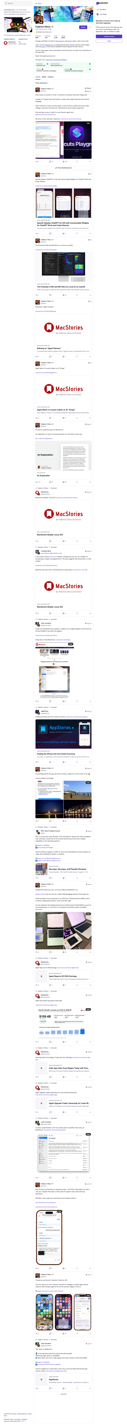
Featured (50, 77)
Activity (37, 77)
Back (39, 3)
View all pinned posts (65, 168)
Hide (88, 123)
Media (44, 77)
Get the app (17, 1419)
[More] (90, 161)
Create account (109, 36)
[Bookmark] (77, 161)
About (14, 1413)
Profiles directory (22, 1413)
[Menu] (90, 27)
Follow (83, 27)
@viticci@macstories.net (42, 29)
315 (46, 38)
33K (36, 38)
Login (109, 41)
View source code (15, 1421)
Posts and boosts (41, 83)
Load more (63, 1394)
